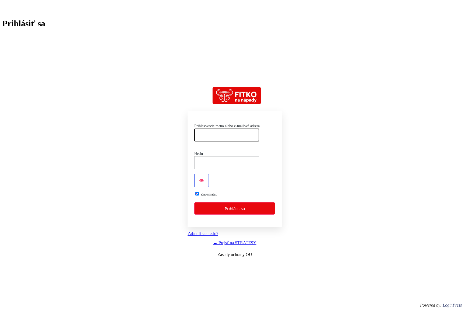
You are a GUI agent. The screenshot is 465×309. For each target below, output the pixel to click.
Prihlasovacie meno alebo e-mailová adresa (227, 126)
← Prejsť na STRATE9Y (234, 242)
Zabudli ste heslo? (203, 233)
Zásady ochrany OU (234, 254)
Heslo (198, 154)
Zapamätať (209, 194)
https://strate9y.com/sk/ (237, 95)
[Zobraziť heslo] (201, 180)
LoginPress (452, 305)
